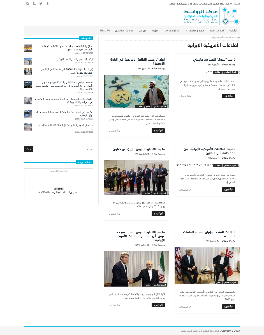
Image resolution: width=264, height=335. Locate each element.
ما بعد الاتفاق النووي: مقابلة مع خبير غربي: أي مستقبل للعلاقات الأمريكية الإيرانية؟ (140, 236)
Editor (225, 64)
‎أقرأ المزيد (228, 96)
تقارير (218, 282)
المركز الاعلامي (230, 72)
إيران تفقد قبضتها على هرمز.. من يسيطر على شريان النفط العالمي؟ (198, 3)
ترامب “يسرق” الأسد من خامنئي (214, 59)
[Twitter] (41, 3)
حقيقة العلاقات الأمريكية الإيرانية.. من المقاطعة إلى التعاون (209, 151)
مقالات (217, 72)
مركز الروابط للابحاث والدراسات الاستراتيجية (58, 192)
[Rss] (34, 3)
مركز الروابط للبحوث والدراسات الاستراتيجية (201, 330)
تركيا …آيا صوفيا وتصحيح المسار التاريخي (75, 59)
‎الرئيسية (237, 37)
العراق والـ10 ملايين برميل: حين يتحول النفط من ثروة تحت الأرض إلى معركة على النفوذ (67, 48)
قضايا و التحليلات (143, 106)
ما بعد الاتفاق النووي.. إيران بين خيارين (139, 149)
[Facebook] (47, 3)
